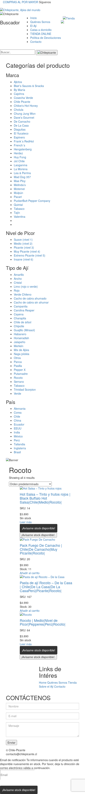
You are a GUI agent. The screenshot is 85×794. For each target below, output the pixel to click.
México (18, 436)
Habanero (20, 334)
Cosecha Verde (23, 98)
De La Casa (21, 125)
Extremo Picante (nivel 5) (29, 255)
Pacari (18, 197)
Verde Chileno (22, 294)
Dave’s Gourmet (24, 117)
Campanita (20, 306)
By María (19, 90)
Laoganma (20, 165)
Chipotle (19, 326)
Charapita (20, 318)
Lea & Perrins (22, 173)
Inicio (33, 18)
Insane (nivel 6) (23, 259)
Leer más (26, 522)
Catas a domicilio (41, 30)
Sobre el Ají (46, 686)
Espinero (19, 137)
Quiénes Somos (40, 22)
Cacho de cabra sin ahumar (31, 302)
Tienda (72, 682)
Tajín (17, 213)
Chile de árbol (22, 322)
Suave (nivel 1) (23, 239)
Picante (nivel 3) (24, 247)
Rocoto (18, 378)
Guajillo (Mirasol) (24, 330)
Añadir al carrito (30, 573)
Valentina (19, 217)
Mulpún (18, 193)
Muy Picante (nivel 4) (27, 251)
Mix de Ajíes (21, 350)
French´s (19, 145)
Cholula (18, 110)
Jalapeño (19, 342)
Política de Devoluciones (45, 38)
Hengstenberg (23, 149)
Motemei (19, 189)
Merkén (18, 346)
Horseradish (21, 338)
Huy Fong (20, 157)
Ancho (18, 279)
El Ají (33, 26)
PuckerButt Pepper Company (32, 201)
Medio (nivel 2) (23, 243)
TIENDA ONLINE (40, 34)
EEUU (17, 428)
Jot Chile (19, 161)
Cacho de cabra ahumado (30, 298)
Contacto (36, 42)
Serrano (19, 382)
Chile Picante (22, 102)
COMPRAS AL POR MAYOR (20, 2)
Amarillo (19, 275)
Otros (17, 358)
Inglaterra (20, 448)
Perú (17, 440)
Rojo (17, 290)
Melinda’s (20, 185)
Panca (18, 362)
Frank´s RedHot (24, 141)
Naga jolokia (21, 354)
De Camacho (22, 121)
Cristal (18, 282)
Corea (18, 412)
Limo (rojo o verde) (26, 286)
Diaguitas (20, 129)
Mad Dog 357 (22, 177)
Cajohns (19, 94)
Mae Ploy (20, 181)
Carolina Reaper (24, 310)
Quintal (18, 205)
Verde (17, 393)
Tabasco (19, 209)
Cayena (19, 314)
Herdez (18, 153)
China (17, 420)
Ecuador (19, 424)
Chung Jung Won (25, 113)
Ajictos (18, 82)
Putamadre (21, 374)
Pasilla (18, 366)
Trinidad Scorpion (25, 389)
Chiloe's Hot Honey (26, 106)
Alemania (20, 408)
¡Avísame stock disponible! (38, 528)
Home (42, 682)
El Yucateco (21, 133)
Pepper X (20, 370)
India (17, 432)
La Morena (20, 169)
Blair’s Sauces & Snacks (29, 86)
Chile (17, 416)
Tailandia (19, 444)
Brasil (17, 452)
